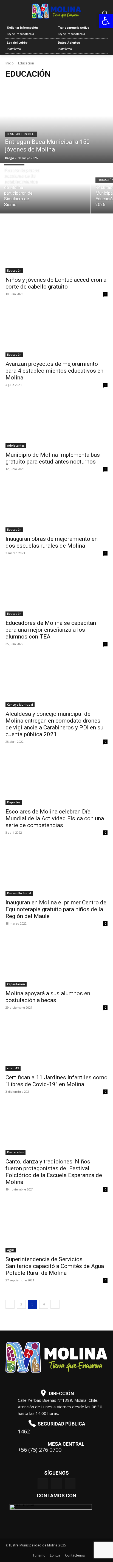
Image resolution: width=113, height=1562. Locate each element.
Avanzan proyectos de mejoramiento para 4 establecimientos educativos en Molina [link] (54, 371)
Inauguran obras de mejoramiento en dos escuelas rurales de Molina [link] (51, 542)
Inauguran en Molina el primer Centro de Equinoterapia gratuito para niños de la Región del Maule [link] (55, 909)
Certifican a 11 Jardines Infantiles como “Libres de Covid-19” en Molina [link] (56, 1081)
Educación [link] (14, 270)
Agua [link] (11, 1250)
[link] (106, 21)
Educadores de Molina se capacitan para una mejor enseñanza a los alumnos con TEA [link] (50, 630)
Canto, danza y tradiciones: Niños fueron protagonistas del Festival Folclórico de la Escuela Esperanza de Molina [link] (53, 1171)
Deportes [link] (13, 802)
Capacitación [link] (16, 984)
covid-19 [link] (13, 1068)
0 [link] (105, 294)
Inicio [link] (9, 63)
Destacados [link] (15, 1152)
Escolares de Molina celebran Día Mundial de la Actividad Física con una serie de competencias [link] (54, 818)
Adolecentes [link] (16, 445)
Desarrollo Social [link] (21, 134)
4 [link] (44, 1304)
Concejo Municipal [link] (20, 704)
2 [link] (21, 1304)
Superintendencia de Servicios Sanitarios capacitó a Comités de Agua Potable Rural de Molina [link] (54, 1266)
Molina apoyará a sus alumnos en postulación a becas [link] (47, 996)
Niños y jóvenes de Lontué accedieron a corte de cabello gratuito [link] (55, 283)
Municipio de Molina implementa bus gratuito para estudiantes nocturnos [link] (52, 458)
